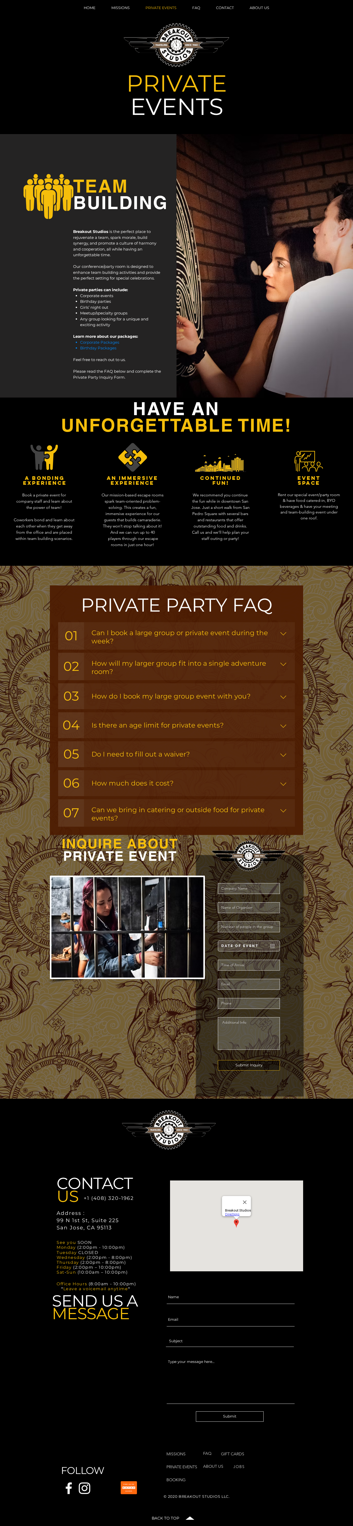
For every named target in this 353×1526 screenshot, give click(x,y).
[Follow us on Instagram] (84, 1488)
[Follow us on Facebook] (68, 1488)
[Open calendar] (272, 946)
